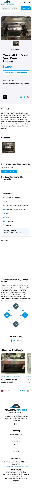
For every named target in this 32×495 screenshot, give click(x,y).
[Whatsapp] (24, 97)
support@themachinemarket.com (16, 466)
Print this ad (10, 221)
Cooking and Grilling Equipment (15, 209)
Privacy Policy (16, 441)
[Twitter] (20, 97)
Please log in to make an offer (16, 72)
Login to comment (9, 171)
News (16, 448)
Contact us (16, 451)
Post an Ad (16, 444)
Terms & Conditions (16, 434)
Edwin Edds (9, 167)
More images (15, 49)
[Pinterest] (27, 97)
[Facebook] (17, 97)
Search (26, 8)
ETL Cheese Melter (9, 379)
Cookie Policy (16, 438)
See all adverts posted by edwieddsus (17, 205)
